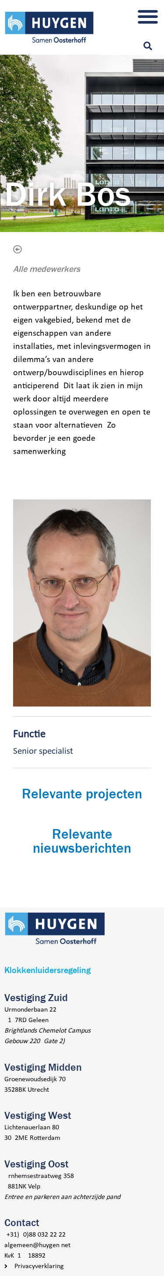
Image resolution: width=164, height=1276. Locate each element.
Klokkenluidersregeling (47, 970)
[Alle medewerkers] (17, 249)
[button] (147, 16)
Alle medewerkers (46, 269)
